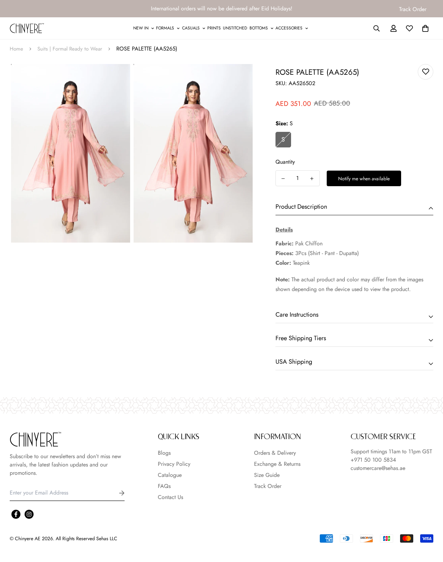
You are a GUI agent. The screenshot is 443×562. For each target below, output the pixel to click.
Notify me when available (364, 178)
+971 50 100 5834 (373, 460)
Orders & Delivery (275, 453)
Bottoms (259, 28)
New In (140, 28)
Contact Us (170, 497)
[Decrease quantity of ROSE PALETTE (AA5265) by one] (283, 179)
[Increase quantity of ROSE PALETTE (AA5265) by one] (312, 179)
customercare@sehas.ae (378, 468)
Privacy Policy (174, 464)
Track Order (412, 9)
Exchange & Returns (277, 464)
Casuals (191, 28)
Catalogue (170, 475)
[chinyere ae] (27, 28)
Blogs (164, 453)
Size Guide (267, 475)
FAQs (164, 486)
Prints (214, 28)
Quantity (285, 162)
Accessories (288, 28)
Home (16, 49)
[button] (424, 28)
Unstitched (235, 28)
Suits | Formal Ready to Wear (69, 49)
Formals (165, 28)
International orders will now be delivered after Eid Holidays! (221, 8)
